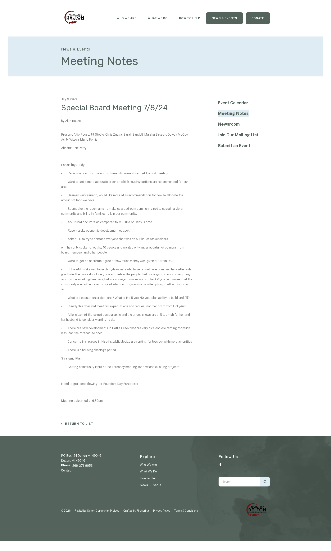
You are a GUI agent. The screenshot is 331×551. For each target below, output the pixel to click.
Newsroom (229, 124)
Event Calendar (233, 102)
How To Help (189, 18)
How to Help (148, 478)
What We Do (158, 18)
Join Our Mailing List (238, 134)
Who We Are (126, 18)
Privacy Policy (161, 510)
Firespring (143, 510)
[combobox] (239, 481)
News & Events (224, 18)
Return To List (78, 424)
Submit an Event (234, 145)
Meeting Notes (233, 113)
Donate (258, 18)
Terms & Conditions (186, 510)
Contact (66, 470)
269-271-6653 (82, 465)
